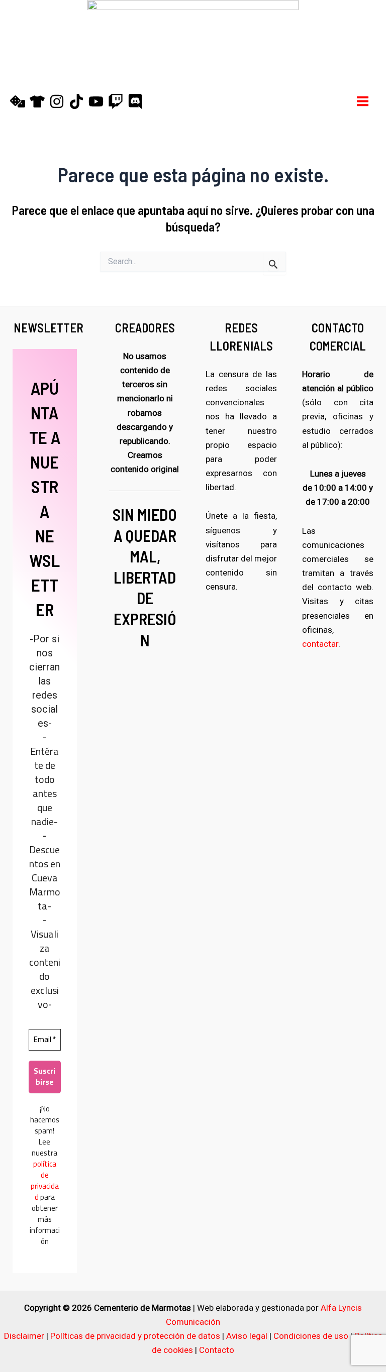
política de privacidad (45, 1180)
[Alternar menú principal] (363, 101)
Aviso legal (246, 1336)
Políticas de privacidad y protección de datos (135, 1336)
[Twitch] (115, 101)
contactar (320, 644)
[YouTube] (96, 101)
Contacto (216, 1350)
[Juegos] (17, 101)
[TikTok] (76, 101)
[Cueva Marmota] (37, 101)
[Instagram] (56, 101)
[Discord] (135, 101)
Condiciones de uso (310, 1336)
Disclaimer (24, 1336)
